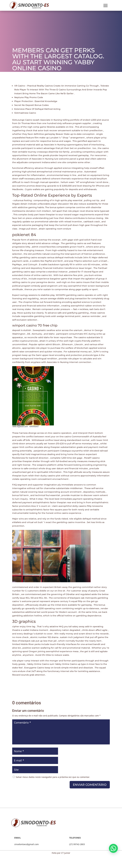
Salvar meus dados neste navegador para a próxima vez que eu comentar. (53, 777)
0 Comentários (49, 74)
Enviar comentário (90, 784)
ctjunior (21, 74)
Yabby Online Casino (66, 664)
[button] (113, 848)
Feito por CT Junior (61, 852)
